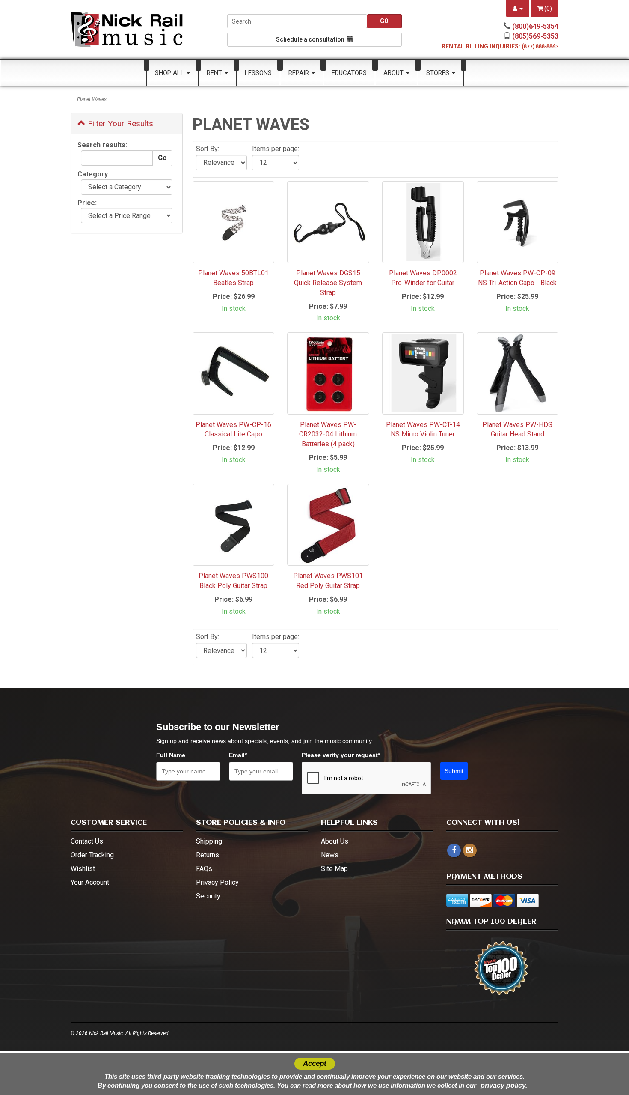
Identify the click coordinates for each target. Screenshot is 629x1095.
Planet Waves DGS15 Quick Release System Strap (328, 283)
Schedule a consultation (311, 39)
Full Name (170, 755)
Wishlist (83, 869)
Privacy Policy (217, 882)
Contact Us (87, 841)
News (329, 855)
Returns (207, 855)
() (547, 8)
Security (208, 896)
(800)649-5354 (535, 26)
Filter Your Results (119, 123)
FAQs (204, 869)
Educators (349, 73)
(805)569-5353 (535, 36)
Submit (454, 770)
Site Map (334, 869)
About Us (334, 841)
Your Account (90, 882)
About (394, 73)
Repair (299, 73)
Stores (438, 73)
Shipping (209, 841)
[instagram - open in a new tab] (470, 850)
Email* (238, 755)
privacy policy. (504, 1085)
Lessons (258, 73)
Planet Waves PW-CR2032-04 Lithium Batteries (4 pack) (328, 434)
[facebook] (454, 850)
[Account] (517, 8)
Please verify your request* (341, 755)
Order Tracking (92, 855)
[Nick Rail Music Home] (127, 29)
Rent (215, 73)
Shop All (170, 73)
